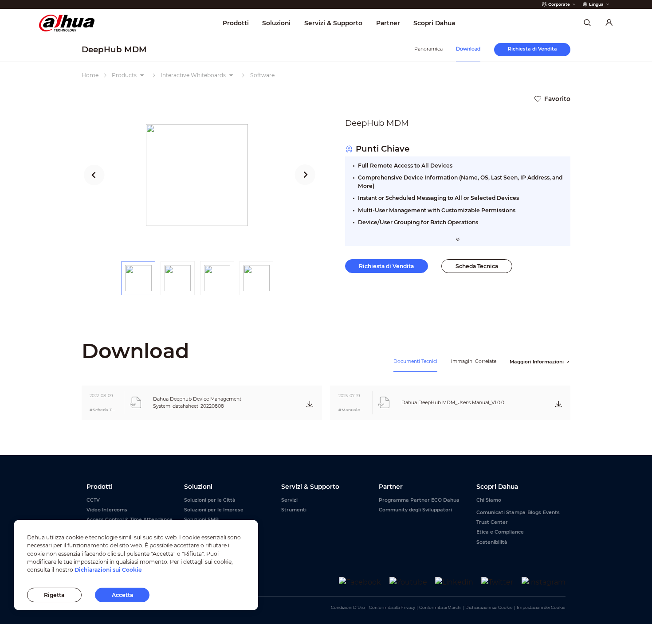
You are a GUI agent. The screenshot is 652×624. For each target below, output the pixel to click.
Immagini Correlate (473, 361)
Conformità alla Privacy (392, 607)
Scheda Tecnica (477, 266)
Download (468, 49)
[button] (94, 175)
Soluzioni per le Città (210, 500)
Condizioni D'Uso (348, 607)
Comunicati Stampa (501, 512)
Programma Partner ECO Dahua (419, 500)
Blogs (534, 512)
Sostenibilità (491, 542)
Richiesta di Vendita (386, 266)
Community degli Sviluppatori (415, 510)
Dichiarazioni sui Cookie (489, 607)
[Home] (66, 23)
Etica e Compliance (500, 532)
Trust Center (492, 522)
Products (124, 75)
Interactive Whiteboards (193, 75)
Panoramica (428, 49)
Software (262, 75)
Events (551, 512)
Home (90, 75)
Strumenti (293, 510)
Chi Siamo (488, 500)
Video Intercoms (106, 510)
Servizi (289, 500)
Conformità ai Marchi (440, 607)
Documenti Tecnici (415, 361)
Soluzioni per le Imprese (214, 510)
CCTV (93, 500)
